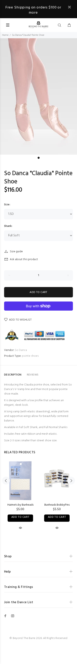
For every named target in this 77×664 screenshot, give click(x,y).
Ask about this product (24, 259)
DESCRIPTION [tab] (13, 374)
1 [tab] (39, 158)
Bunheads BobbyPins (57, 504)
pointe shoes (30, 356)
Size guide (16, 251)
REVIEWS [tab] (33, 374)
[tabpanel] (38, 96)
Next (71, 481)
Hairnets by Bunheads (20, 504)
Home (5, 35)
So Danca (21, 350)
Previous (6, 481)
